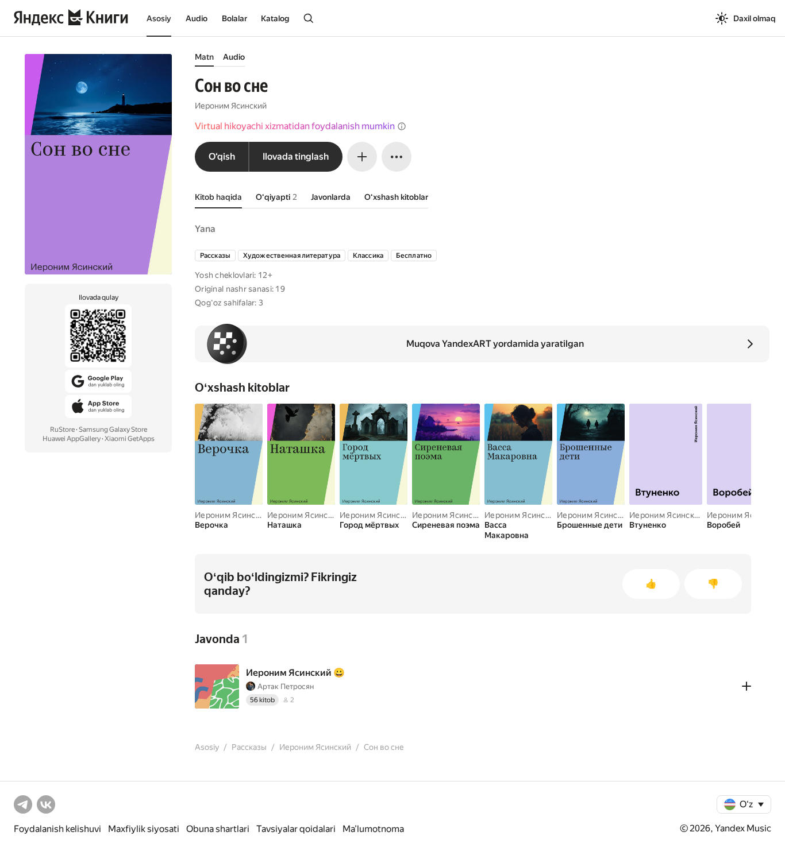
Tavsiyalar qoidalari (296, 828)
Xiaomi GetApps (130, 439)
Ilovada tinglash (296, 156)
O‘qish (222, 156)
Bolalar (234, 18)
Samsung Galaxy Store (113, 429)
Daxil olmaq (754, 18)
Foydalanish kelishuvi (57, 828)
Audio (196, 18)
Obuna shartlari (217, 828)
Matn (204, 56)
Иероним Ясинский (231, 105)
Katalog (275, 18)
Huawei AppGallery (72, 439)
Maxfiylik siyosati (143, 828)
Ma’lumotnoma (373, 828)
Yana (205, 228)
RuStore (62, 429)
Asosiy (159, 18)
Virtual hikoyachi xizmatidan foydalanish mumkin (295, 126)
